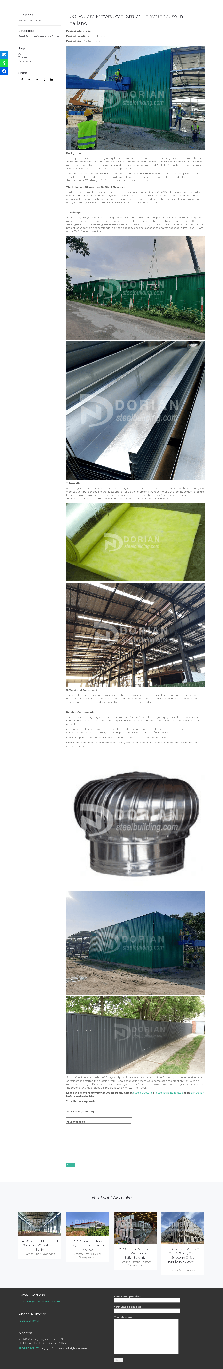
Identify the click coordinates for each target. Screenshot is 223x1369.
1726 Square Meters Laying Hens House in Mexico (87, 1245)
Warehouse (25, 60)
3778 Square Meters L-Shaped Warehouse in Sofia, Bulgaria (135, 1253)
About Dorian (167, 7)
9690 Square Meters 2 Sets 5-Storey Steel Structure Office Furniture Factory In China (183, 1257)
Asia (20, 53)
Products (110, 7)
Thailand (23, 57)
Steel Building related (169, 1092)
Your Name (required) (80, 1101)
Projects (129, 7)
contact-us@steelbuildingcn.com (39, 1301)
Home (93, 7)
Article (146, 7)
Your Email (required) (80, 1111)
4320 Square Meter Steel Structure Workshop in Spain (40, 1245)
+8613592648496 (29, 1320)
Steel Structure (142, 1092)
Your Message (75, 1121)
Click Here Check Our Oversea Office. (42, 1343)
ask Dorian (197, 1092)
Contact (188, 7)
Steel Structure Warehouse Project (39, 36)
